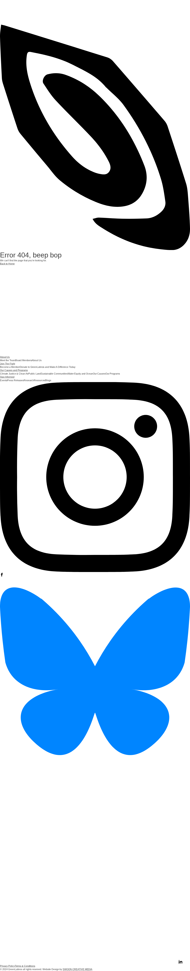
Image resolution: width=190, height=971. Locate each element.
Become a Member (10, 367)
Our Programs (112, 373)
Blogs (48, 380)
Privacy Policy (7, 966)
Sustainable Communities (54, 373)
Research (29, 380)
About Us (36, 360)
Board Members (23, 360)
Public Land (34, 373)
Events (3, 380)
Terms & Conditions (25, 966)
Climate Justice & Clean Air (14, 373)
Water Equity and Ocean (80, 373)
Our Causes (99, 373)
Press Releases (15, 380)
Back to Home (7, 263)
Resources (39, 380)
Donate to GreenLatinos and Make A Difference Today (47, 367)
